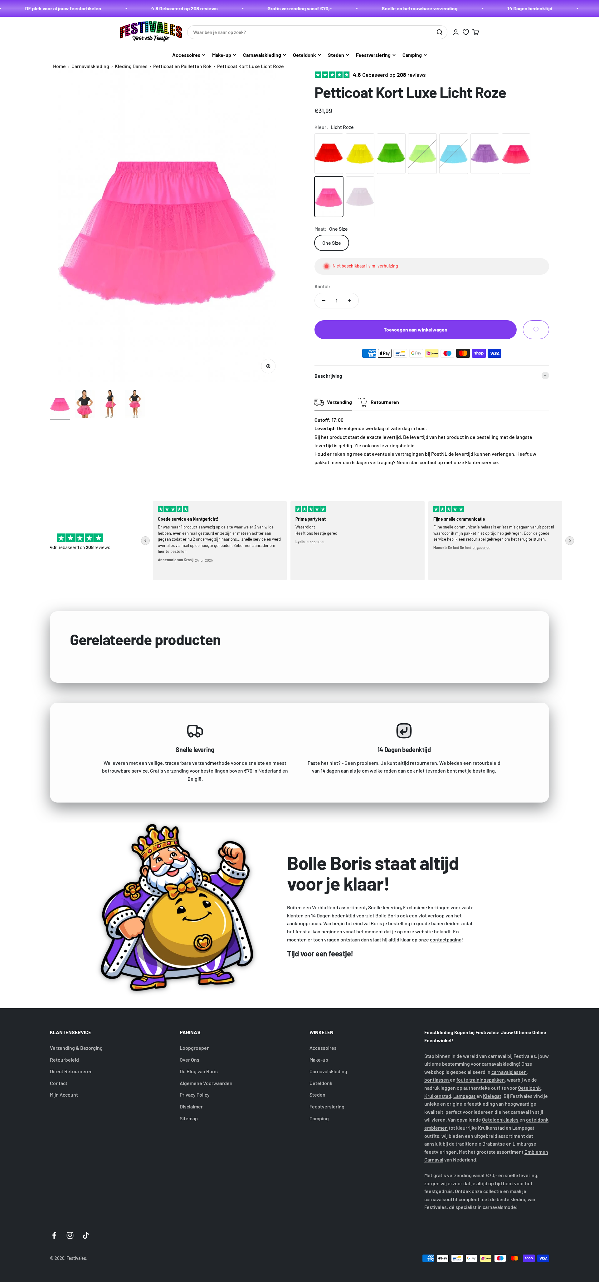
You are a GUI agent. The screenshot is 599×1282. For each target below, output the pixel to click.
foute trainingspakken (480, 1080)
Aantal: (322, 286)
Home (59, 66)
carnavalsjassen (509, 1072)
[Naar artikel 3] (110, 405)
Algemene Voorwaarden (206, 1083)
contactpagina (445, 939)
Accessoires (186, 55)
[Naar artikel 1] (60, 405)
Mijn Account (64, 1095)
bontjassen (437, 1080)
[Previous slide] (145, 540)
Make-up (221, 55)
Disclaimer (191, 1106)
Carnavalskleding (262, 55)
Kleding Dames (131, 66)
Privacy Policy (195, 1095)
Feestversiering (373, 55)
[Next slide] (569, 540)
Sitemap (189, 1118)
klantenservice (481, 462)
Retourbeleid (64, 1060)
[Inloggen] (455, 32)
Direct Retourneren (71, 1071)
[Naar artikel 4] (135, 405)
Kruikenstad (437, 1096)
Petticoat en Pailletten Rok (182, 66)
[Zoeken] (439, 32)
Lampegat (464, 1096)
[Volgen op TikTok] (86, 1235)
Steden (336, 55)
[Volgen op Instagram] (70, 1235)
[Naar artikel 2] (85, 405)
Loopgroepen (195, 1048)
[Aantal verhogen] (349, 300)
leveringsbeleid (397, 445)
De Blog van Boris (199, 1071)
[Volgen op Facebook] (54, 1235)
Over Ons (189, 1060)
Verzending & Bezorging (76, 1048)
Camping (412, 55)
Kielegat (492, 1096)
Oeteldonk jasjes (500, 1119)
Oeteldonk (304, 55)
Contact (58, 1083)
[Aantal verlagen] (324, 300)
